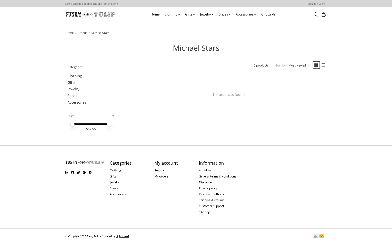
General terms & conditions (217, 176)
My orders (161, 176)
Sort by (281, 65)
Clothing (75, 75)
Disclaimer (206, 182)
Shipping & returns (211, 200)
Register (160, 170)
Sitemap (204, 212)
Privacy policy (208, 188)
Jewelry (73, 89)
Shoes (72, 95)
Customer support (211, 206)
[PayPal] (322, 236)
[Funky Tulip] (90, 14)
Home (155, 14)
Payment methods (211, 194)
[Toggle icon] (316, 14)
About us (205, 170)
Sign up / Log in (316, 4)
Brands (82, 33)
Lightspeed (122, 236)
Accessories (77, 102)
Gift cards (268, 14)
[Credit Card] (315, 236)
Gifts (72, 82)
